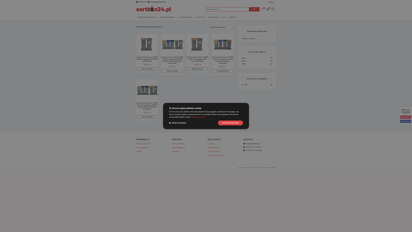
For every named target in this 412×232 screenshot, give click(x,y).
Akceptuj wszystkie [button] (230, 123)
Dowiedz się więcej (198, 117)
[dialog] (206, 116)
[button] (177, 123)
